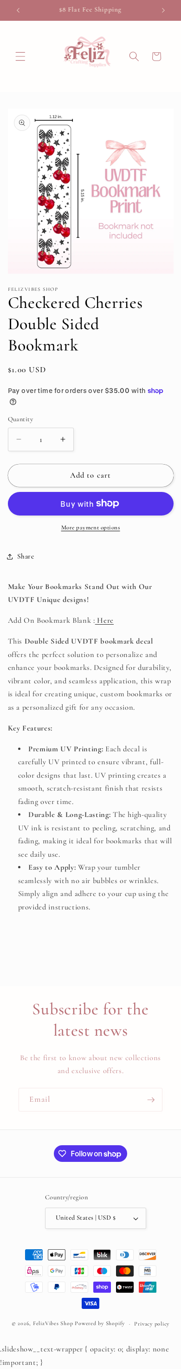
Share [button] (25, 556)
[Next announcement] (163, 10)
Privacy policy (151, 1323)
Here (104, 620)
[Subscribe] (151, 1100)
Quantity (20, 419)
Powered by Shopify (100, 1323)
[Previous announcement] (18, 10)
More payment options (90, 527)
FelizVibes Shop (53, 1323)
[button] (20, 56)
